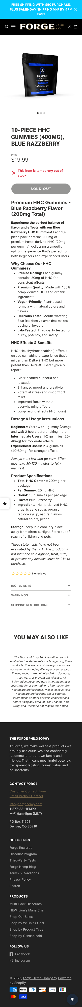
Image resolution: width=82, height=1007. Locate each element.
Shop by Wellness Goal (27, 923)
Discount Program (23, 854)
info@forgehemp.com (26, 804)
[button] (38, 113)
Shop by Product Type (26, 929)
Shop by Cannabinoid (26, 936)
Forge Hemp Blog (23, 867)
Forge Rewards (21, 848)
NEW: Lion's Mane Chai (27, 910)
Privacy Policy (20, 879)
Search (15, 886)
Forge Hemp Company (40, 978)
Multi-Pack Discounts (26, 904)
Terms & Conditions (24, 873)
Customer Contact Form (28, 791)
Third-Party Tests (23, 860)
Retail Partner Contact (26, 796)
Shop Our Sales (21, 917)
